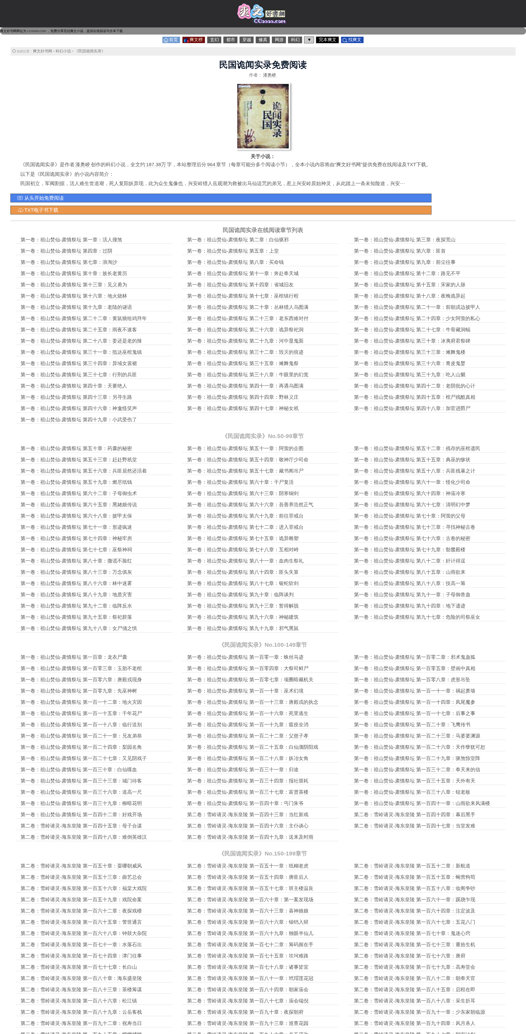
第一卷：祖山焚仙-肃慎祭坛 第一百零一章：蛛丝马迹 (245, 657)
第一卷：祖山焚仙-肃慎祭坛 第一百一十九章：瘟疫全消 (247, 724)
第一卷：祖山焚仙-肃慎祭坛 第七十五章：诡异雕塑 (243, 538)
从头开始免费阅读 (44, 198)
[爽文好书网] (263, 23)
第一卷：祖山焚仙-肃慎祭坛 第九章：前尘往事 (405, 262)
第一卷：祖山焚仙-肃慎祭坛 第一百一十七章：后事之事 (414, 713)
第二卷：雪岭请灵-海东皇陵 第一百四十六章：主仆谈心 (247, 826)
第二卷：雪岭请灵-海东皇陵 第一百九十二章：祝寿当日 (81, 1023)
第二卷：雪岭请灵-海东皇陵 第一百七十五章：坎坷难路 (247, 956)
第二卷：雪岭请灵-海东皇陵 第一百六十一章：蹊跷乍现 (414, 899)
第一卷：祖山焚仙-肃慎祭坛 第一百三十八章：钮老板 (412, 792)
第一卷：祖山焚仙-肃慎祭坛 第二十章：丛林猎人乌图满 (247, 307)
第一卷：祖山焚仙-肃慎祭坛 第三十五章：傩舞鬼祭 (243, 363)
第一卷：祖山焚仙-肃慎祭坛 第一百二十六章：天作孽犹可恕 (419, 747)
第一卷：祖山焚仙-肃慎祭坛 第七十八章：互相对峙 (243, 549)
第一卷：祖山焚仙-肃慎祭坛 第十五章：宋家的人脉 (409, 284)
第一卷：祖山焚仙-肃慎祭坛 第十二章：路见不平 (407, 273)
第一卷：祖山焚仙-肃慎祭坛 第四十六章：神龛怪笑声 (79, 408)
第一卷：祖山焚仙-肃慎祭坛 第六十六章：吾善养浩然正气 (250, 504)
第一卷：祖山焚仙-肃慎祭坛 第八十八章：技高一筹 (409, 583)
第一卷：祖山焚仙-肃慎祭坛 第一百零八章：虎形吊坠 (412, 679)
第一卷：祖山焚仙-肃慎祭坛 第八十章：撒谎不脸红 (76, 561)
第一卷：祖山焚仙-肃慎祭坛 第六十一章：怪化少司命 (412, 482)
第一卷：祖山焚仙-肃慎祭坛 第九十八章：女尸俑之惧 (79, 628)
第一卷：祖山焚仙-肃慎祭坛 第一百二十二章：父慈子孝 (247, 736)
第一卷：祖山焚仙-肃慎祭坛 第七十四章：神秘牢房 (76, 538)
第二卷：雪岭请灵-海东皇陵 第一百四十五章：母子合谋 (81, 826)
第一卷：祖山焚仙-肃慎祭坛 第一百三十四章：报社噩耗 (247, 781)
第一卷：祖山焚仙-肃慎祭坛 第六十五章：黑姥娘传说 (79, 504)
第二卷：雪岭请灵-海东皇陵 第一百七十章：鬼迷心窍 (412, 933)
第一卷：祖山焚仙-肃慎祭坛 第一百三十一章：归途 (243, 769)
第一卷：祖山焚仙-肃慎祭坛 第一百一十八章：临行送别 (81, 724)
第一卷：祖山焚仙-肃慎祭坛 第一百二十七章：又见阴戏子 (84, 758)
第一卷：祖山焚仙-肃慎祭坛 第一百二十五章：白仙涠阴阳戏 (252, 747)
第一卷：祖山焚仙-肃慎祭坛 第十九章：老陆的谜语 (76, 307)
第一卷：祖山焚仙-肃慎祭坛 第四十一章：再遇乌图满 (245, 386)
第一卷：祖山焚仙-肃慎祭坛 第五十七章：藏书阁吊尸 (245, 471)
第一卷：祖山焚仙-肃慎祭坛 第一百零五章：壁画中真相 (414, 668)
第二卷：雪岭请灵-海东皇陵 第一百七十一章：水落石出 (81, 944)
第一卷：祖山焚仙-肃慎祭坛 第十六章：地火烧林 (74, 296)
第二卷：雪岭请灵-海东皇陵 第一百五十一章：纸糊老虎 (247, 866)
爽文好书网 (42, 51)
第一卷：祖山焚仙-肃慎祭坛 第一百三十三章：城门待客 (81, 781)
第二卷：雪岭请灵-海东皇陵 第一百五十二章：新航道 (412, 866)
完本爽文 (327, 39)
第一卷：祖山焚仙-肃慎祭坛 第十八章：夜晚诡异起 (409, 296)
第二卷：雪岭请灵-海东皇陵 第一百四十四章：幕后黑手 (414, 814)
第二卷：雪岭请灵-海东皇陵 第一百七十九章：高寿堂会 (414, 967)
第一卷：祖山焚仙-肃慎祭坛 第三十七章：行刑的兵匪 (79, 374)
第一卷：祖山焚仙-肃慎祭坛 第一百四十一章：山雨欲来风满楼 (422, 803)
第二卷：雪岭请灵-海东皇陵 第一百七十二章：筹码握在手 (250, 944)
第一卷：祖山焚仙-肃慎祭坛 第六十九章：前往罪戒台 (245, 516)
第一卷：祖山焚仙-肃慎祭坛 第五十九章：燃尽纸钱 (76, 482)
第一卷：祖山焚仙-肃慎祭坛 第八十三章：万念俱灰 (76, 572)
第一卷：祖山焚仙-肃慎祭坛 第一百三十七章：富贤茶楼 (247, 792)
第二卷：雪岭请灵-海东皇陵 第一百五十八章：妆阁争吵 (414, 888)
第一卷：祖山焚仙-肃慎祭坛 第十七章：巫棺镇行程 (243, 296)
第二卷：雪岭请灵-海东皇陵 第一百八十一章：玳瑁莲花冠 (250, 978)
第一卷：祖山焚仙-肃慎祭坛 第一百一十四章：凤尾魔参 (414, 702)
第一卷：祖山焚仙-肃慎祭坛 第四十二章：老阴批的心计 (414, 386)
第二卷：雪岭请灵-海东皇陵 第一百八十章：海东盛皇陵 (81, 978)
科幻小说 (63, 51)
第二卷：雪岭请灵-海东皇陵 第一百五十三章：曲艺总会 (81, 877)
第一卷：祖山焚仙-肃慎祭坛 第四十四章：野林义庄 (243, 397)
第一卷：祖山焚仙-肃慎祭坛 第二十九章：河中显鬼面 (245, 341)
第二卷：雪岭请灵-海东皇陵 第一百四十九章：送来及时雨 (250, 837)
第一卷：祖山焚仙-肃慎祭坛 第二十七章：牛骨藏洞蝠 (412, 329)
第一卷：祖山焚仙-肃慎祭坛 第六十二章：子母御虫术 (79, 493)
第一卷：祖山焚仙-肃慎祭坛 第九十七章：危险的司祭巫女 (417, 617)
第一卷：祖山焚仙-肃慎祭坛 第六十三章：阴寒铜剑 (243, 493)
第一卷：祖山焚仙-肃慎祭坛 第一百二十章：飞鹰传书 (412, 724)
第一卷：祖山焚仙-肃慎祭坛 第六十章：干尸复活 (240, 482)
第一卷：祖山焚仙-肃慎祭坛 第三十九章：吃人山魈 (409, 374)
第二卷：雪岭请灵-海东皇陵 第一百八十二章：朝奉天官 (414, 978)
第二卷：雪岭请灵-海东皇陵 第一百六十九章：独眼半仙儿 (250, 933)
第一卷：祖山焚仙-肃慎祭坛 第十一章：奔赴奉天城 (243, 273)
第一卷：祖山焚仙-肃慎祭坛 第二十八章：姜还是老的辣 (81, 341)
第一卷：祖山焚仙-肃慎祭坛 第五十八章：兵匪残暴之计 (414, 471)
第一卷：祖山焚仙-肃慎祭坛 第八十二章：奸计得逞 (409, 561)
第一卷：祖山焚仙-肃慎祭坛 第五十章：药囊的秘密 (76, 448)
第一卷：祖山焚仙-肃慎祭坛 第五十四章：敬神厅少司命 (247, 459)
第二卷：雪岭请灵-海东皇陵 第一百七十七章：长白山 (79, 967)
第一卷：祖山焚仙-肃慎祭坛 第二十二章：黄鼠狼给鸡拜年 (84, 318)
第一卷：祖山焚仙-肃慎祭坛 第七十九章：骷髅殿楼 (409, 549)
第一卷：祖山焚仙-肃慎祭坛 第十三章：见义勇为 (74, 284)
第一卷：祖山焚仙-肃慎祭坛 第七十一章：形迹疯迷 (76, 527)
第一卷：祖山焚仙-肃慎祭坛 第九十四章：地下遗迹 (409, 606)
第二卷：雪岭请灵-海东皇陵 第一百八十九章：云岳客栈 (81, 1012)
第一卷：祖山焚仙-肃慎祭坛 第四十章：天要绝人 (74, 386)
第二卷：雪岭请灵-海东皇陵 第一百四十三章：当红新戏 (247, 814)
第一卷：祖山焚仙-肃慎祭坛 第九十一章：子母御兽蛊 (412, 594)
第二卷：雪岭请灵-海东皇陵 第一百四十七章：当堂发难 (414, 826)
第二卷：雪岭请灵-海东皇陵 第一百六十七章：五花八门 (414, 922)
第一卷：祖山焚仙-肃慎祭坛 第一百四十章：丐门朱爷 (245, 803)
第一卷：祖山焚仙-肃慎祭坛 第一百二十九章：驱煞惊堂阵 (417, 758)
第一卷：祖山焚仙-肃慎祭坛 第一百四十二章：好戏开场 (81, 814)
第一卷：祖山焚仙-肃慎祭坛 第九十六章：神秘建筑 (243, 617)
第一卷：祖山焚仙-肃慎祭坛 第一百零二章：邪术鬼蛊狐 (414, 657)
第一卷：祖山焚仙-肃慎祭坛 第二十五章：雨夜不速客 (79, 329)
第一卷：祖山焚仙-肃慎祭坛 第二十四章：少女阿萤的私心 (417, 318)
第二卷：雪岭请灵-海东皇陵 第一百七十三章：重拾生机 (414, 944)
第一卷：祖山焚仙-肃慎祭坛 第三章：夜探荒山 (405, 239)
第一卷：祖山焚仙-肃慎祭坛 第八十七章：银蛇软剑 (243, 583)
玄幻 (214, 39)
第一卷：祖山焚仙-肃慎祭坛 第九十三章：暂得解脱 (243, 606)
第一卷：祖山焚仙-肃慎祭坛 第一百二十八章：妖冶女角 (247, 758)
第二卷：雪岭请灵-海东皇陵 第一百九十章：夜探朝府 (245, 1012)
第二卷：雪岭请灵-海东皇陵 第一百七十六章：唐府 (409, 956)
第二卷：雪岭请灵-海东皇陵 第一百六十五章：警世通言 (81, 922)
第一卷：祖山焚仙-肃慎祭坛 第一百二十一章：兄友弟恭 (81, 736)
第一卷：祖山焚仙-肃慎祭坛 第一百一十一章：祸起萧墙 (414, 691)
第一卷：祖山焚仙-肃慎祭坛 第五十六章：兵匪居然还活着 (84, 471)
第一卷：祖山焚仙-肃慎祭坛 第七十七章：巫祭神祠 (76, 549)
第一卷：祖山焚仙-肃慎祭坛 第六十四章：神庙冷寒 (409, 493)
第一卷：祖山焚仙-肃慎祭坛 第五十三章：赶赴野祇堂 (79, 459)
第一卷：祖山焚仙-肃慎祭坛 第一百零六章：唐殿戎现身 (81, 679)
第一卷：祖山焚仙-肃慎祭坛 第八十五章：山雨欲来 (409, 572)
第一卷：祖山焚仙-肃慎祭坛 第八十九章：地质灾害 (76, 594)
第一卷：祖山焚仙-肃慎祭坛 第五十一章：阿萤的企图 (245, 448)
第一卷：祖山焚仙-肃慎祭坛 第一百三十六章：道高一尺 (81, 792)
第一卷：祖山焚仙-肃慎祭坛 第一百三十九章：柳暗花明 (81, 803)
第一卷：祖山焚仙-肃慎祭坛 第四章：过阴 (66, 251)
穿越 (246, 39)
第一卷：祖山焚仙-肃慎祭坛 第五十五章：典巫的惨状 (412, 459)
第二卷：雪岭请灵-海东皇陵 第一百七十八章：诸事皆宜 (247, 967)
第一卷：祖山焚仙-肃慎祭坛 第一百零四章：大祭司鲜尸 (247, 668)
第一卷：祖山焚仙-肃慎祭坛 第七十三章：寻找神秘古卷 (414, 527)
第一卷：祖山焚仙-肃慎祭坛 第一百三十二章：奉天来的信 (417, 769)
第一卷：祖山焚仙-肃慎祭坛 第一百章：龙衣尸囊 (74, 657)
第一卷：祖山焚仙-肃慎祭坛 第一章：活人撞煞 (71, 239)
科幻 (295, 39)
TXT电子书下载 (41, 210)
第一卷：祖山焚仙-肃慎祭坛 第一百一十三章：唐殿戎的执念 (252, 702)
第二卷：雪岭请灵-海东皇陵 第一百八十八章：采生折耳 (414, 1001)
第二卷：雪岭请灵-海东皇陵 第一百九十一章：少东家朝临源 (419, 1012)
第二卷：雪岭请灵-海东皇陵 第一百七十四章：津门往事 (81, 956)
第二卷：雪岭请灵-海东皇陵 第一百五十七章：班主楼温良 (250, 888)
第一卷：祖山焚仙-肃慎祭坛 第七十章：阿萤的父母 (409, 516)
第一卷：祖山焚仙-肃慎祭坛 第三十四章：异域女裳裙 (79, 363)
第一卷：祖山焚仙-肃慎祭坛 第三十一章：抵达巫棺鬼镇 (81, 352)
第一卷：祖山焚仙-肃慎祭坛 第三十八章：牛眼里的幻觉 (247, 374)
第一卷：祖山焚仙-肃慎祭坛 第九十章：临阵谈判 (240, 594)
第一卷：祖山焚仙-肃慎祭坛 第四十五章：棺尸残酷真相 (414, 397)
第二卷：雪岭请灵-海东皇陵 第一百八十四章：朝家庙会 (247, 989)
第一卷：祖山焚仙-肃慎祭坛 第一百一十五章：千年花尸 (81, 713)
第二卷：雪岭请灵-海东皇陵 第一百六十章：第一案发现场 (250, 899)
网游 (279, 39)
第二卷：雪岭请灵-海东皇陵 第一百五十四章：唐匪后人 (247, 877)
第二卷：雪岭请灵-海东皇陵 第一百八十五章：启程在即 (414, 989)
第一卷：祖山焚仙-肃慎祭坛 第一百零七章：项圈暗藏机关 (250, 679)
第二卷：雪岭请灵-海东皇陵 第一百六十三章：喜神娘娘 (247, 911)
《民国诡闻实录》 (90, 51)
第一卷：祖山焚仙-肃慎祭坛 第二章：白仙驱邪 (238, 239)
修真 (263, 39)
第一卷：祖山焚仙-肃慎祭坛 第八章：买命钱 (235, 262)
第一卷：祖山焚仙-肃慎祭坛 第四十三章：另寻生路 (76, 397)
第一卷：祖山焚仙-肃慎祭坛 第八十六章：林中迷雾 (76, 583)
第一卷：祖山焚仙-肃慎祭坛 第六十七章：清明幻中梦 (412, 504)
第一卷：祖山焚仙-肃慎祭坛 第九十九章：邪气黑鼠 (243, 628)
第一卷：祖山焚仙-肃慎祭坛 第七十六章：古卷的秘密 (412, 538)
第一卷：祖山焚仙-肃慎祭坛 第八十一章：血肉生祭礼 (245, 561)
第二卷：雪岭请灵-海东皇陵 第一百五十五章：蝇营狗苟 (414, 877)
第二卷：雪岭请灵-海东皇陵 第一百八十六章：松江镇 (79, 1001)
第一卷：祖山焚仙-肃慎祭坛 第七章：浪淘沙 (69, 262)
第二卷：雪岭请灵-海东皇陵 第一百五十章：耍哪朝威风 (81, 866)
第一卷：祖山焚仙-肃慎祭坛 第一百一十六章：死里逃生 (247, 713)
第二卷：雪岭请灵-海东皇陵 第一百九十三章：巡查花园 (247, 1023)
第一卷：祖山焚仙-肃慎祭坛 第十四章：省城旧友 (240, 284)
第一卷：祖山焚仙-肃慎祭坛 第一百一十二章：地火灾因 (81, 702)
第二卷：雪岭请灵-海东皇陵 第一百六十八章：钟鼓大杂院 (84, 933)
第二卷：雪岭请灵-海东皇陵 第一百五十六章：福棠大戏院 (84, 888)
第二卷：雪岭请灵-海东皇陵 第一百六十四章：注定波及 (414, 911)
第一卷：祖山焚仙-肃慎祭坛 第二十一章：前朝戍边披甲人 (417, 307)
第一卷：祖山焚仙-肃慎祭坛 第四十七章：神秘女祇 (243, 408)
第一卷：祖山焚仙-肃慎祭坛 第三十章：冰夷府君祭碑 (412, 341)
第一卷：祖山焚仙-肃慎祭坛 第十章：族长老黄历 (74, 273)
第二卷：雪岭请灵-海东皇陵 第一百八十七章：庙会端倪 (247, 1001)
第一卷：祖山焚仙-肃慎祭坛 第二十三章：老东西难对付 (247, 318)
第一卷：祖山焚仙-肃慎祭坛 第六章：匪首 (400, 251)
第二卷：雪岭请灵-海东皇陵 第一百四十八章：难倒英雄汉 (84, 837)
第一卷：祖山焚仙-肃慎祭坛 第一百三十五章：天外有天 (414, 781)
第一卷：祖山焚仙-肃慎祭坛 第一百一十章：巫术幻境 (245, 691)
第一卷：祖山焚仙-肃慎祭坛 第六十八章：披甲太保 (76, 516)
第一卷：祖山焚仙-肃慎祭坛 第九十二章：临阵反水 (76, 606)
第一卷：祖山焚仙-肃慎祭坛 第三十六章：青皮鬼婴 (409, 363)
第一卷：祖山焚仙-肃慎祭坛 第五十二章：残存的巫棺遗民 (417, 448)
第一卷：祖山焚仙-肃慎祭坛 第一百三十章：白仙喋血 (79, 769)
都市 (230, 39)
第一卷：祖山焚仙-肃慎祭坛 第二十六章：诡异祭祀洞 (245, 329)
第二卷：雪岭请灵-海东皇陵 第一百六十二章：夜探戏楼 (81, 911)
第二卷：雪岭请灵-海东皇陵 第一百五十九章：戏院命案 (81, 899)
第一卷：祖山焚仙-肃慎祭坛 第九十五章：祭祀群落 (76, 617)
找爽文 (354, 39)
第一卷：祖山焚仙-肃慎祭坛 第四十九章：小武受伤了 (79, 419)
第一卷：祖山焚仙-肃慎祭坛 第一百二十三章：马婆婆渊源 (417, 736)
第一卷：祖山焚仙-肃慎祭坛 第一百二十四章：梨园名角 (81, 747)
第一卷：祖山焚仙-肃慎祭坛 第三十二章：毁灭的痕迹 (245, 352)
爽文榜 (196, 39)
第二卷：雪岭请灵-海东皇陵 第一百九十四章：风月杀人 (414, 1023)
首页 (173, 39)
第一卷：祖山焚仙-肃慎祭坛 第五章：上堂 (233, 251)
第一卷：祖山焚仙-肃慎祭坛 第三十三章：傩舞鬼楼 (409, 352)
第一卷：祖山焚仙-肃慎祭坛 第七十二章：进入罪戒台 (245, 527)
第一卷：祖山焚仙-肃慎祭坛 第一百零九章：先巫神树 (79, 691)
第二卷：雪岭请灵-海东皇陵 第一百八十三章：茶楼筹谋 (81, 989)
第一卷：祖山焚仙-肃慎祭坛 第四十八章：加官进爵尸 (412, 408)
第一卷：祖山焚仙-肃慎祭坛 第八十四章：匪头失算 (243, 572)
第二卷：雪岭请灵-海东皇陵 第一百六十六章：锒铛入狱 (247, 922)
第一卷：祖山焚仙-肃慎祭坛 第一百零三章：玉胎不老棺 (81, 668)
